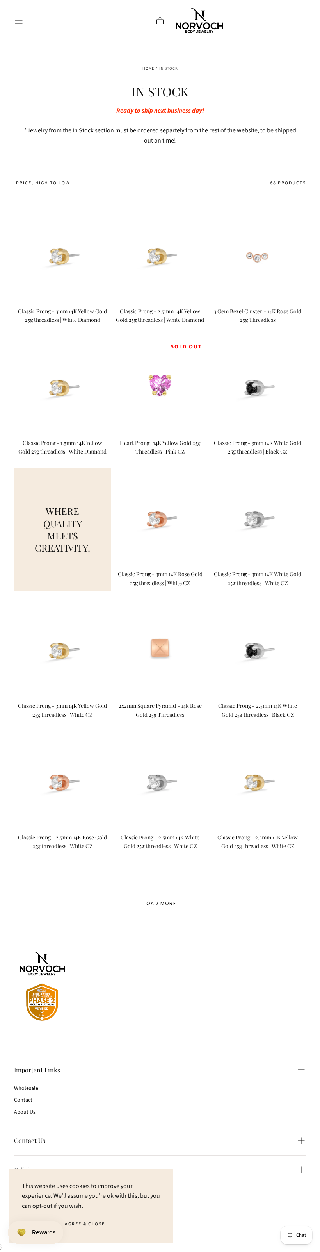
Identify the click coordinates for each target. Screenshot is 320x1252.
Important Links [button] (37, 1070)
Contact (23, 1100)
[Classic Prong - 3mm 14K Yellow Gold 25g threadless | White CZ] (62, 648)
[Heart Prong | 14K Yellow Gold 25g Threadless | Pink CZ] (160, 385)
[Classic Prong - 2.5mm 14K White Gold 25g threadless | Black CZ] (257, 648)
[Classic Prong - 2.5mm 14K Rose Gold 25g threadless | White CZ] (62, 780)
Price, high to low (43, 183)
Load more (160, 903)
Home (148, 68)
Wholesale (26, 1088)
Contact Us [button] (29, 1140)
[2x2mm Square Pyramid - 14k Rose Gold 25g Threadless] (160, 648)
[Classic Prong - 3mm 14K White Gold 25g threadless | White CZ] (257, 516)
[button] (18, 20)
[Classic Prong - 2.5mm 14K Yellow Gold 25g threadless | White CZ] (257, 780)
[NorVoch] (42, 988)
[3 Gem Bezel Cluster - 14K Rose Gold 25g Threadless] (257, 253)
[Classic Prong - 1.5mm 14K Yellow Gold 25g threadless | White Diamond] (62, 385)
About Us (25, 1112)
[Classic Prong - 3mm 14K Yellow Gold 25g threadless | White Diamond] (62, 253)
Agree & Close (85, 1224)
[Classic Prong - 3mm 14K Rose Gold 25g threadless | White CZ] (160, 516)
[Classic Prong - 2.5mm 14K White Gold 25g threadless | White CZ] (160, 780)
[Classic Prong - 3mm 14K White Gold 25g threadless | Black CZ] (257, 385)
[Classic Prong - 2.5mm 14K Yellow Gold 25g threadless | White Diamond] (160, 253)
